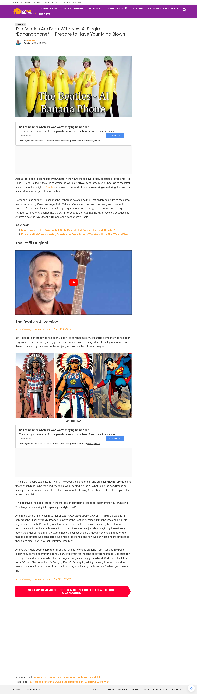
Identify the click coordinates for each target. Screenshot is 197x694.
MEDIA (27, 2)
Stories (21, 24)
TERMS (46, 2)
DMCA (54, 2)
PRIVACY (37, 2)
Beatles (50, 187)
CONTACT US (65, 2)
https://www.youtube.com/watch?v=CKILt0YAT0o (43, 579)
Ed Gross (32, 40)
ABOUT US (17, 2)
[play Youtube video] (73, 282)
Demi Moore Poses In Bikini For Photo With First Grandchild (67, 677)
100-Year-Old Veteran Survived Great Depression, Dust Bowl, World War (68, 681)
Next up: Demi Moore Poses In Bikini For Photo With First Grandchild (72, 591)
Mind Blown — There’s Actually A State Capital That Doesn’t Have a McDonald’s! (68, 230)
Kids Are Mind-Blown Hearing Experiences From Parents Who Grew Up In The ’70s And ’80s (74, 234)
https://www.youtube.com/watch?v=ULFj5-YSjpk (43, 329)
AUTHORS (77, 2)
